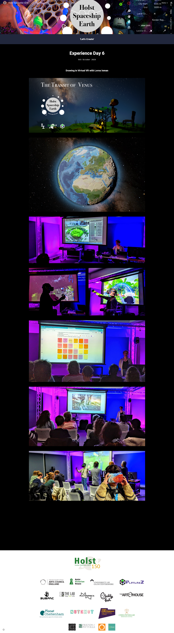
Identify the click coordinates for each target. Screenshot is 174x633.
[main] (87, 39)
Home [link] (164, 3)
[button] (171, 2)
